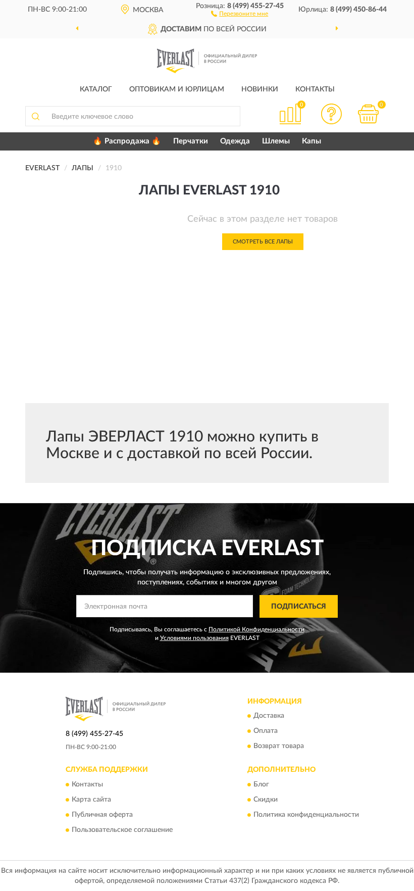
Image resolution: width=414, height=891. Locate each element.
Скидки (265, 799)
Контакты (315, 89)
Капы (311, 141)
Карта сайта (91, 799)
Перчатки (190, 141)
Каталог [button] (96, 89)
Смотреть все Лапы (263, 241)
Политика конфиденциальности (306, 814)
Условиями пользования (194, 638)
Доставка (268, 716)
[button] (239, 13)
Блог (261, 784)
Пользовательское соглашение (122, 829)
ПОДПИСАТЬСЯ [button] (298, 606)
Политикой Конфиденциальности (256, 629)
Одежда (235, 141)
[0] (368, 114)
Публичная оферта (102, 814)
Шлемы (276, 141)
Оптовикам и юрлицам (176, 89)
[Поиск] (35, 116)
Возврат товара (278, 746)
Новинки (259, 89)
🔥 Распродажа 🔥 (127, 141)
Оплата (265, 731)
